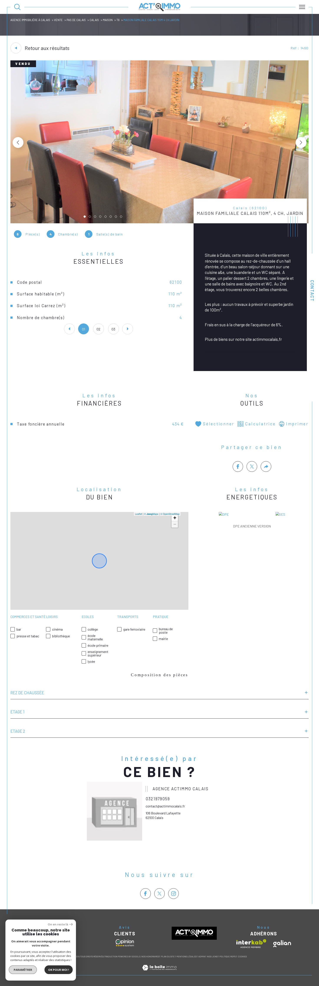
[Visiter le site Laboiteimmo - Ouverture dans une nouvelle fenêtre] (159, 972)
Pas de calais (76, 20)
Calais (94, 20)
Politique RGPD (227, 956)
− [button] (174, 524)
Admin (201, 956)
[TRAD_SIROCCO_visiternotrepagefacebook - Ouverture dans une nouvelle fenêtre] (145, 893)
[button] (301, 142)
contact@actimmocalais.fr (165, 806)
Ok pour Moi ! (58, 970)
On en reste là (58, 924)
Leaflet (138, 513)
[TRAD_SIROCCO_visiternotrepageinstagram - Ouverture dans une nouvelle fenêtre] (173, 893)
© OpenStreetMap (169, 513)
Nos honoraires (150, 956)
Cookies (242, 956)
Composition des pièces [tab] (159, 675)
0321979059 (158, 798)
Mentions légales (186, 956)
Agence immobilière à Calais (30, 20)
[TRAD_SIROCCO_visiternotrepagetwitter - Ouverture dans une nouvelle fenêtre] (159, 893)
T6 (118, 20)
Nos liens (212, 956)
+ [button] (174, 517)
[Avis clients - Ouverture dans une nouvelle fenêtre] (125, 943)
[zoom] (159, 222)
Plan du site (167, 956)
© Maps (151, 513)
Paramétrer (23, 970)
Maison (108, 20)
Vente (58, 20)
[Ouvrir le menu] (302, 7)
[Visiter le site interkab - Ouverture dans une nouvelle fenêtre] (251, 943)
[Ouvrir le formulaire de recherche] (17, 6)
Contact (312, 291)
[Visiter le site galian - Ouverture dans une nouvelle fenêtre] (282, 943)
